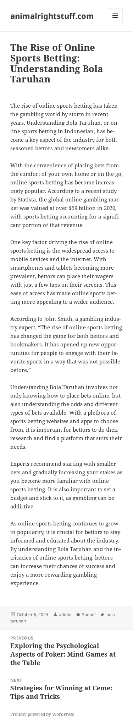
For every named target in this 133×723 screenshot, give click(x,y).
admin (65, 614)
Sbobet (89, 614)
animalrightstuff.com (52, 15)
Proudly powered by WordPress (42, 714)
